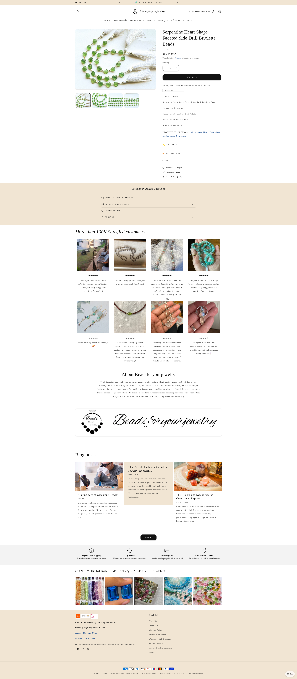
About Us (153, 621)
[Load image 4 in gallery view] (131, 100)
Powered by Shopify (123, 673)
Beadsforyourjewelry (107, 673)
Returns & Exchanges (157, 634)
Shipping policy (179, 673)
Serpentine (181, 136)
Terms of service (165, 673)
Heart (205, 132)
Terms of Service (156, 643)
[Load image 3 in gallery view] (115, 100)
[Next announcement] (177, 2)
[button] (78, 12)
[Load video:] (148, 422)
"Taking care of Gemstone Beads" (98, 494)
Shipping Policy (155, 630)
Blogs (151, 652)
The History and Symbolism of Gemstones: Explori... (194, 496)
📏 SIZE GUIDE (170, 145)
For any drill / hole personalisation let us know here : (187, 85)
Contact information (195, 673)
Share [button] (167, 160)
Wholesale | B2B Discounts (160, 639)
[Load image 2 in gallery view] (99, 100)
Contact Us (153, 626)
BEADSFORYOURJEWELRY (148, 570)
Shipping (178, 58)
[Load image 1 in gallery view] (83, 100)
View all (148, 537)
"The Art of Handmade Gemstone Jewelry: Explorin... (148, 469)
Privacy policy (151, 673)
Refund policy (138, 673)
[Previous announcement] (119, 2)
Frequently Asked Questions (160, 648)
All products (196, 132)
